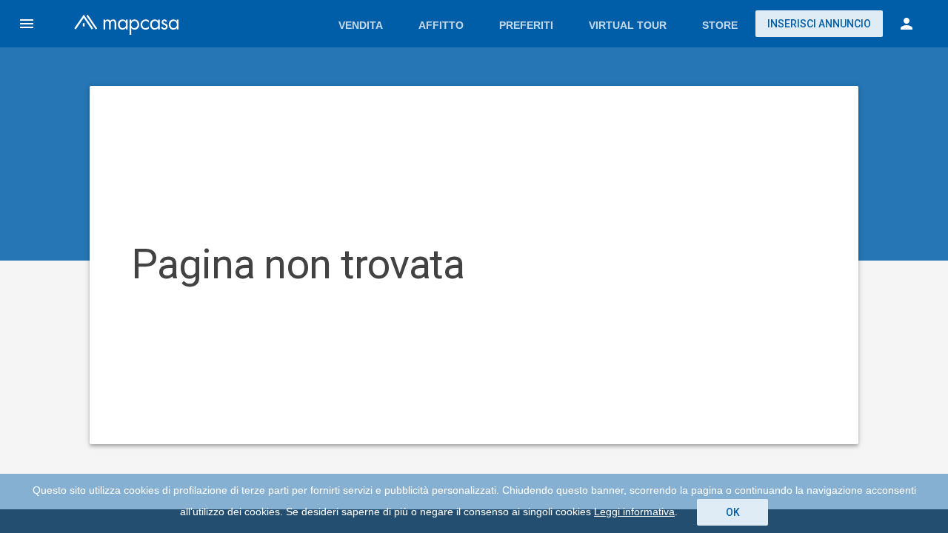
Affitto (441, 25)
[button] (26, 23)
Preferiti (526, 25)
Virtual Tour (628, 25)
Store (720, 25)
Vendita (360, 25)
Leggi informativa (634, 511)
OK (733, 512)
